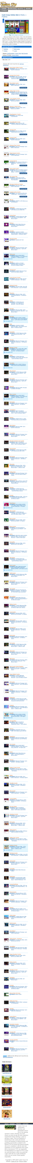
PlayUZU (12, 386)
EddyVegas (12, 876)
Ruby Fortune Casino (15, 153)
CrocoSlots (12, 433)
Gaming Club (13, 129)
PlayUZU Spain (13, 238)
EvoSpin (12, 985)
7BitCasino (12, 254)
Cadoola (12, 705)
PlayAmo (12, 293)
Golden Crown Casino (15, 767)
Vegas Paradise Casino (15, 954)
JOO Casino (12, 246)
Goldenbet (12, 207)
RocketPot (12, 542)
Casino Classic (13, 161)
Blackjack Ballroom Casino (16, 184)
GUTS (11, 534)
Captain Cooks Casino (15, 192)
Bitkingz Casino (13, 347)
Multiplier (6, 49)
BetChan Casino (14, 853)
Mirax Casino (13, 394)
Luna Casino (13, 612)
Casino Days (13, 215)
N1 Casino (12, 378)
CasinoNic (12, 868)
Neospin (12, 308)
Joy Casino (12, 588)
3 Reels (5, 51)
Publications (18, 1123)
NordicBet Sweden (14, 1024)
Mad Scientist (24, 53)
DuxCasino (12, 635)
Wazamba (12, 464)
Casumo (12, 231)
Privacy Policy (23, 1161)
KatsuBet (12, 363)
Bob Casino (12, 581)
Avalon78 (12, 899)
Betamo (11, 759)
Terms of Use (14, 1161)
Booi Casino (12, 619)
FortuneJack (13, 269)
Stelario (11, 907)
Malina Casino (13, 604)
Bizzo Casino (13, 526)
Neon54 (11, 713)
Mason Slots (13, 518)
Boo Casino (12, 549)
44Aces (11, 728)
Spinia (11, 775)
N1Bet (11, 301)
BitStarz (12, 223)
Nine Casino (12, 511)
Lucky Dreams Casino (15, 277)
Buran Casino (13, 892)
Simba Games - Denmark (16, 938)
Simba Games (13, 829)
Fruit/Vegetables (11, 53)
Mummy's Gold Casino (15, 106)
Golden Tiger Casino (14, 91)
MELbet (11, 199)
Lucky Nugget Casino (15, 98)
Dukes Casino (13, 962)
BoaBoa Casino (13, 845)
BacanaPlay (12, 596)
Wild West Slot (7, 1118)
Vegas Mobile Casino (15, 674)
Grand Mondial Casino (15, 122)
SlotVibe (12, 1008)
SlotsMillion (12, 946)
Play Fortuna (13, 371)
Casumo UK (12, 1032)
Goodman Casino (14, 814)
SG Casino (12, 822)
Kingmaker (12, 697)
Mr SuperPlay (13, 721)
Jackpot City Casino (14, 75)
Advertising (12, 1123)
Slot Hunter (12, 557)
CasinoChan (13, 627)
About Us (6, 1123)
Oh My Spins (13, 915)
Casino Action (13, 137)
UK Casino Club (13, 176)
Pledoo (11, 689)
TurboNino (12, 977)
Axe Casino (12, 744)
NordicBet (12, 332)
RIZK (11, 324)
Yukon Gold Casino (14, 168)
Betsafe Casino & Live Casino (17, 441)
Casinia (11, 495)
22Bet (11, 355)
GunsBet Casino (14, 969)
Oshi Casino (12, 565)
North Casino (13, 923)
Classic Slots (18, 53)
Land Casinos (25, 1123)
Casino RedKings (14, 884)
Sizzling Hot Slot (7, 1107)
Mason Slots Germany (15, 993)
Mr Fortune (12, 456)
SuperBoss (12, 736)
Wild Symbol (17, 49)
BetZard (12, 1047)
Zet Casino (12, 643)
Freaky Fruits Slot (7, 1084)
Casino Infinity (13, 798)
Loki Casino (12, 861)
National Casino (13, 285)
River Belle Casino (14, 83)
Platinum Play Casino (15, 145)
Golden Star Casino (14, 837)
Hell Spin (12, 316)
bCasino (12, 339)
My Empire (12, 402)
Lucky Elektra (13, 1016)
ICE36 (11, 752)
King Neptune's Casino (15, 114)
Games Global (15, 55)
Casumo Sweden (14, 1039)
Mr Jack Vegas (13, 806)
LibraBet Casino (13, 783)
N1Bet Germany (13, 1001)
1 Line (15, 51)
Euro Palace (12, 931)
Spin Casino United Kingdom (16, 666)
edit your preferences (8, 1057)
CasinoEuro (12, 409)
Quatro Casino (13, 479)
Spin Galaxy (12, 425)
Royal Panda (13, 448)
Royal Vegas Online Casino (16, 67)
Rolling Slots (13, 472)
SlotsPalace (12, 503)
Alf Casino (12, 682)
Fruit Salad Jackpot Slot (6, 1096)
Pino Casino (12, 791)
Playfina (12, 487)
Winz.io (11, 262)
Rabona (11, 417)
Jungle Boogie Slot (7, 1073)
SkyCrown (12, 651)
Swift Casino (13, 573)
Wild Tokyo (12, 658)
